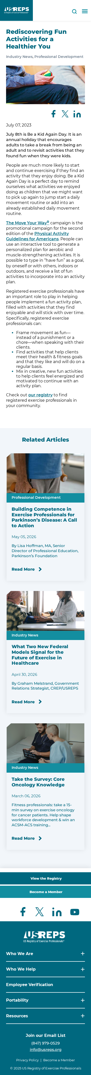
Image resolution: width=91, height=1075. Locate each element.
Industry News (19, 56)
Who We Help (21, 969)
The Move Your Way (27, 223)
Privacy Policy (27, 1060)
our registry (40, 395)
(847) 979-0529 (45, 1043)
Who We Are (19, 953)
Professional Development (58, 56)
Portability (17, 1000)
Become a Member (46, 892)
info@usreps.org (45, 1049)
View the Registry (46, 878)
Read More (23, 569)
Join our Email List (45, 1035)
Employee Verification (29, 984)
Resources (17, 1016)
